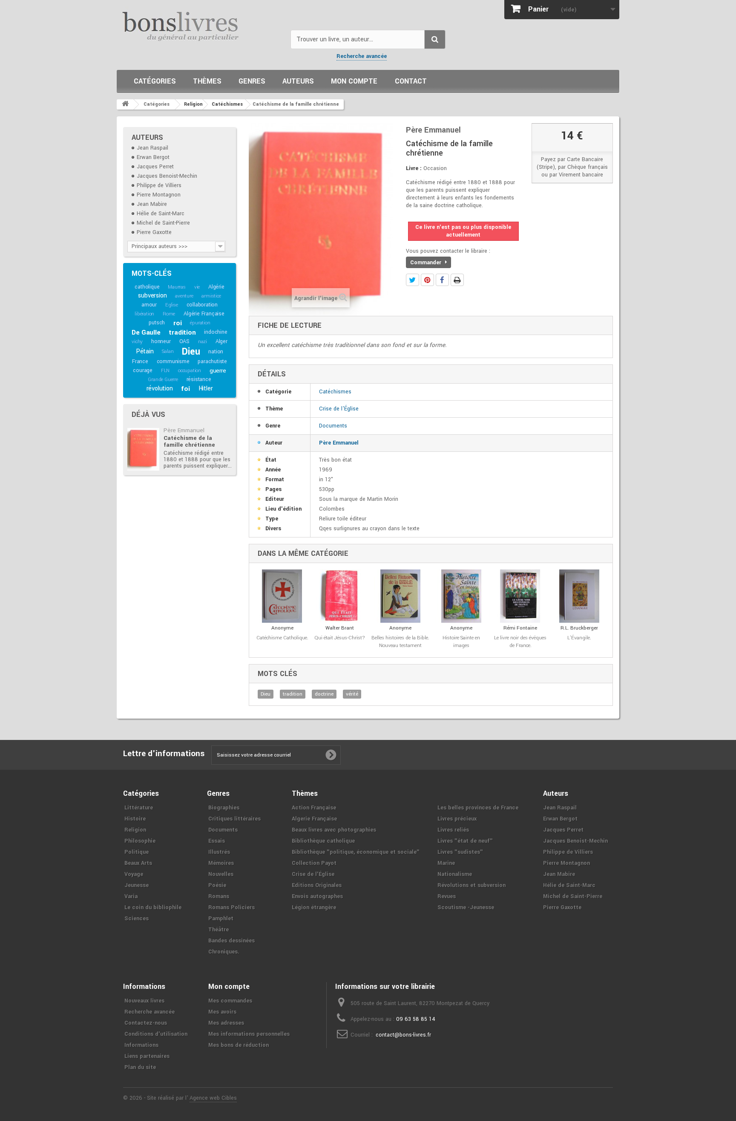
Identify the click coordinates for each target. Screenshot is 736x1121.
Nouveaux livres (144, 1001)
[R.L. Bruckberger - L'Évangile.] (579, 596)
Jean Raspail (152, 148)
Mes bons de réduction (238, 1045)
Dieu (191, 351)
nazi (202, 341)
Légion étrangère (314, 907)
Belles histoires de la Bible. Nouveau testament (400, 641)
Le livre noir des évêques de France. (520, 641)
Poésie (217, 885)
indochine (215, 332)
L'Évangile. (579, 637)
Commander (426, 262)
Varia (131, 896)
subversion (152, 295)
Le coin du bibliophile (152, 907)
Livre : (414, 168)
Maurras (177, 287)
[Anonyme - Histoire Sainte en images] (461, 596)
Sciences (136, 918)
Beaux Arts (138, 863)
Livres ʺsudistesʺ (460, 852)
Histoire (135, 819)
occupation (189, 370)
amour (149, 305)
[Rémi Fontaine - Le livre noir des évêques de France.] (520, 596)
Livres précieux (457, 819)
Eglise (171, 305)
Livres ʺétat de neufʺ (465, 841)
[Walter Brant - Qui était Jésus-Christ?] (339, 596)
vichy (137, 341)
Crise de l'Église (339, 409)
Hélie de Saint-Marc (160, 213)
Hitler (205, 388)
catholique (147, 287)
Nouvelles (220, 874)
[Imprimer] (457, 280)
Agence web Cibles (213, 1098)
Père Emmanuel (184, 430)
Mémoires (221, 863)
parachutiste (212, 361)
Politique (136, 852)
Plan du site (140, 1067)
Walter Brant (339, 628)
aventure (184, 296)
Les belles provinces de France (477, 808)
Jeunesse (136, 885)
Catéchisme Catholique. (282, 637)
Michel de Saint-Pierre (163, 223)
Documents (333, 426)
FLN (165, 370)
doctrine (324, 694)
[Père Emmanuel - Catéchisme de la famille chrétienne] (143, 449)
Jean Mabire (152, 204)
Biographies (223, 808)
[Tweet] (412, 280)
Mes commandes (230, 1001)
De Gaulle (146, 332)
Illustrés (219, 852)
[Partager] (442, 280)
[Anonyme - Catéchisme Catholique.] (282, 596)
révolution (160, 388)
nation (215, 351)
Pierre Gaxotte (154, 232)
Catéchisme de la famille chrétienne (189, 441)
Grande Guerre (163, 379)
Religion (135, 830)
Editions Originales (317, 885)
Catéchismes (335, 392)
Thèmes (207, 81)
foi (185, 388)
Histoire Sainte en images (461, 641)
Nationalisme (454, 874)
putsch (157, 322)
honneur (161, 341)
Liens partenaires (147, 1056)
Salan (167, 351)
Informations (141, 1045)
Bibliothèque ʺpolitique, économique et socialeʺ (356, 852)
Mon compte (354, 81)
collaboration (202, 305)
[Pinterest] (427, 280)
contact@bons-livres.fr (403, 1035)
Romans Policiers (231, 907)
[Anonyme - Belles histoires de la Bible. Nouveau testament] (400, 596)
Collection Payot (314, 863)
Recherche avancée (361, 56)
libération (144, 314)
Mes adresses (226, 1023)
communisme (173, 361)
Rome (169, 314)
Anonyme (282, 628)
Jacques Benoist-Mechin (167, 176)
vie (197, 287)
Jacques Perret (155, 166)
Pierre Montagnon (159, 195)
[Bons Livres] (200, 25)
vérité (352, 694)
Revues (446, 896)
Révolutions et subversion (471, 885)
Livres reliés (453, 830)
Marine (446, 863)
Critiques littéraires (234, 819)
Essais (216, 841)
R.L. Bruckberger (579, 628)
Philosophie (139, 841)
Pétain (145, 351)
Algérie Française (204, 314)
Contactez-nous (145, 1023)
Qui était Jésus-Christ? (339, 637)
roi (177, 323)
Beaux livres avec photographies (334, 830)
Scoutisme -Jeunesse (465, 907)
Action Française (314, 808)
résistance (199, 379)
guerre (218, 371)
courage (142, 370)
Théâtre (218, 929)
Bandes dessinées (231, 941)
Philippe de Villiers (159, 185)
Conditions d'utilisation (155, 1034)
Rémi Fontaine (520, 628)
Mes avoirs (222, 1012)
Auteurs (298, 81)
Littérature (138, 808)
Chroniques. (223, 952)
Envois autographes (317, 896)
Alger (221, 341)
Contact (411, 81)
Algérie (216, 287)
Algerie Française (314, 819)
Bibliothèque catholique (323, 841)
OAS (184, 341)
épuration (200, 322)
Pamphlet (220, 918)
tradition (182, 332)
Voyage (133, 874)
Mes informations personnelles (249, 1034)
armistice (211, 296)
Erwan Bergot (153, 157)
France (140, 361)
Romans (218, 896)
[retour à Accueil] (125, 104)
